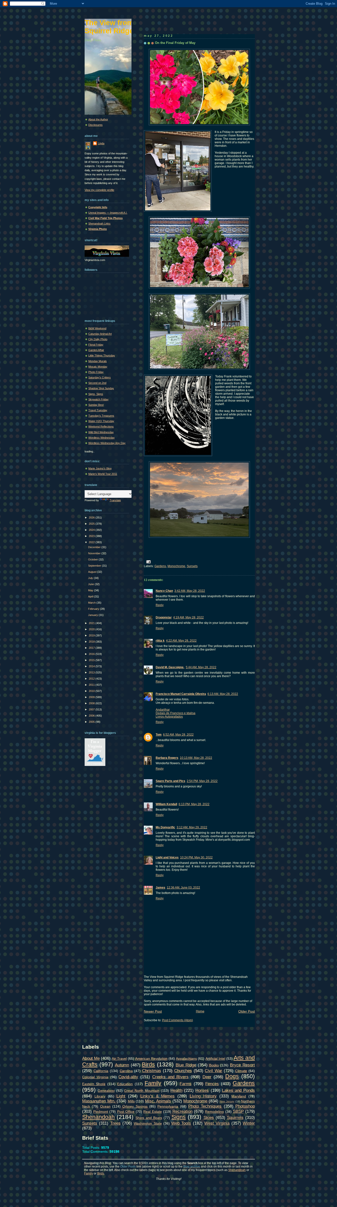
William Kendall (166, 804)
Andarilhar (163, 709)
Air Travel (119, 1058)
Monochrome (176, 566)
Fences (212, 1083)
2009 (92, 697)
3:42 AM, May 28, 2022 (189, 591)
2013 (92, 672)
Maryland (238, 1096)
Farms (185, 1083)
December (94, 547)
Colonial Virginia (95, 1077)
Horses (202, 1090)
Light (120, 1096)
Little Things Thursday (101, 355)
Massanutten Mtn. (98, 1100)
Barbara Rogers (167, 758)
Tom (159, 734)
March (92, 602)
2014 (92, 666)
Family (153, 1083)
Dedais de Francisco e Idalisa (175, 713)
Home (200, 1011)
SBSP (238, 1111)
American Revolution (151, 1058)
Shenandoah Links (99, 223)
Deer (207, 1076)
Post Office (125, 1112)
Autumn (122, 1064)
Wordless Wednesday (101, 437)
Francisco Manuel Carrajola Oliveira (181, 694)
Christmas (151, 1070)
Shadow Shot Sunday (101, 388)
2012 (92, 678)
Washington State (148, 1123)
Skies (209, 1117)
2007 (92, 709)
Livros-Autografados (169, 716)
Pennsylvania (167, 1106)
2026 (92, 517)
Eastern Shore (93, 1084)
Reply (160, 605)
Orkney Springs (134, 1106)
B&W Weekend (97, 328)
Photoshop (245, 1106)
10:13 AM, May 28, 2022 (196, 758)
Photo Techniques (205, 1106)
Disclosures (95, 124)
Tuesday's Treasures (101, 415)
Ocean (105, 1106)
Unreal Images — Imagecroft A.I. (107, 212)
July (91, 577)
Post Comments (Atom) (177, 1020)
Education (125, 1084)
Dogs (232, 1076)
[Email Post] (148, 561)
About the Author (98, 119)
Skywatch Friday (98, 399)
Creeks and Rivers (170, 1076)
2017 (92, 647)
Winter (249, 1123)
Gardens (160, 566)
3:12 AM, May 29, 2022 (192, 827)
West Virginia (216, 1123)
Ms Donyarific (165, 827)
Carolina (126, 1071)
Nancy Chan (164, 591)
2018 (92, 641)
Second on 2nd (97, 382)
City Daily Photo (97, 339)
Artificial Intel (215, 1058)
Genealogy (106, 1091)
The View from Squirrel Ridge (109, 27)
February (94, 608)
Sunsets (192, 566)
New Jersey (227, 1101)
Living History (203, 1096)
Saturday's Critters (99, 377)
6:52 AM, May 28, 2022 (178, 734)
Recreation (182, 1111)
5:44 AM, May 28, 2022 (201, 667)
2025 (92, 523)
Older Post (246, 1011)
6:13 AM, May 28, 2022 (222, 694)
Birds (148, 1064)
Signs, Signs (95, 393)
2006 (92, 715)
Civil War (213, 1070)
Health (176, 1090)
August (92, 571)
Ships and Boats (148, 1118)
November (94, 553)
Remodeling (214, 1112)
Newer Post (153, 1011)
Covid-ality (128, 1076)
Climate (241, 1071)
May (91, 590)
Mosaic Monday (97, 366)
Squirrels (235, 1117)
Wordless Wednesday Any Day (107, 443)
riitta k (160, 640)
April (91, 596)
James (160, 887)
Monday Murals (97, 361)
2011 (92, 684)
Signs (178, 1117)
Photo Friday (96, 372)
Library (99, 1096)
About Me (91, 1058)
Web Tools (181, 1123)
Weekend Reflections (101, 426)
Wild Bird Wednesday (101, 432)
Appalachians (186, 1058)
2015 (92, 660)
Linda (101, 143)
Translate (115, 500)
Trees (115, 1123)
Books (214, 1065)
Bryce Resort (242, 1064)
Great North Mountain (141, 1091)
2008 (92, 703)
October (93, 559)
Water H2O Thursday (101, 421)
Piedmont (100, 1112)
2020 (92, 629)
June (91, 584)
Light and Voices (167, 857)
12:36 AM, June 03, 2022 (183, 887)
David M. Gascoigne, (170, 667)
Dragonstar (164, 617)
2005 (92, 721)
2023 (92, 536)
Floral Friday (95, 344)
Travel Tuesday (97, 410)
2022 (92, 542)
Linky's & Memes (157, 1096)
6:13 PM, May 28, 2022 (194, 804)
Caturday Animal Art (100, 333)
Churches (183, 1070)
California (101, 1071)
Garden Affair (96, 350)
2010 (92, 690)
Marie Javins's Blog (100, 468)
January (93, 614)
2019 (92, 635)
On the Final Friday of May (175, 43)
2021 (92, 623)
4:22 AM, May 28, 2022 (181, 640)
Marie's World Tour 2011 (102, 473)
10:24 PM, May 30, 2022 (196, 857)
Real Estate (152, 1112)
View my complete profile (99, 189)
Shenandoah (98, 1117)
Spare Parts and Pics (170, 781)
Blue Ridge (186, 1064)
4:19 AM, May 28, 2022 (188, 617)
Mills (131, 1101)
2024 (92, 529)
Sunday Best (96, 404)
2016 (92, 653)
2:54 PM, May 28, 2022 (202, 781)
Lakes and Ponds (238, 1090)
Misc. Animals (158, 1100)
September (95, 565)
